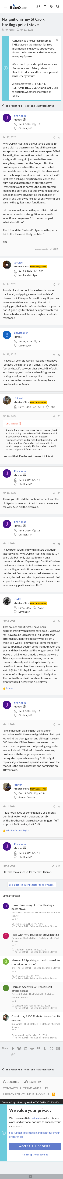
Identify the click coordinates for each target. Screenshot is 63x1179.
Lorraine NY (24, 611)
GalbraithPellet (19, 994)
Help (30, 1094)
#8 (59, 724)
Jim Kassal (10, 29)
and (17, 830)
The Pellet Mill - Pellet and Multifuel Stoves (35, 926)
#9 (59, 806)
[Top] (48, 1094)
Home (40, 1094)
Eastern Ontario (27, 797)
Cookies (12, 1081)
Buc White (17, 1023)
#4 (59, 416)
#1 (59, 137)
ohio (53, 406)
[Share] (54, 137)
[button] (5, 6)
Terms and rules (35, 1088)
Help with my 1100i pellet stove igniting (35, 934)
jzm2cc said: (12, 423)
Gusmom (16, 938)
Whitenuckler (21, 1006)
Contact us (12, 1088)
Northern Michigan (28, 275)
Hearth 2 (34, 1081)
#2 (59, 284)
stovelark (19, 1035)
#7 (59, 621)
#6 (59, 543)
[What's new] (51, 6)
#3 (59, 354)
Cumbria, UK (25, 345)
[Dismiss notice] (56, 40)
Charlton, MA (25, 128)
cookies (34, 1118)
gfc (13, 967)
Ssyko (18, 924)
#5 (59, 493)
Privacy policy (14, 1094)
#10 (58, 866)
